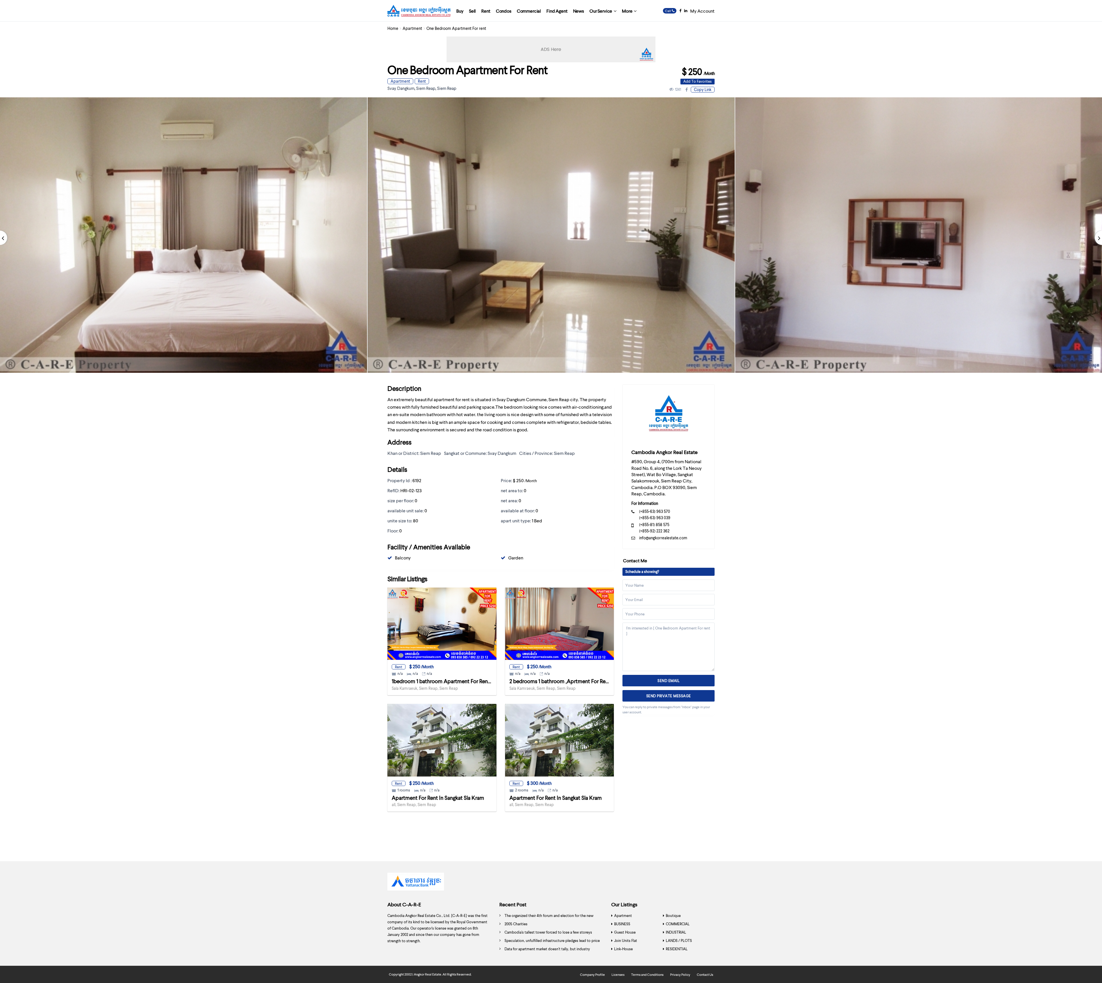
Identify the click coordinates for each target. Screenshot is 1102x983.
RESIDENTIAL (677, 949)
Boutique (673, 915)
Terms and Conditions (647, 974)
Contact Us (705, 974)
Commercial (529, 10)
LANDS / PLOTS (679, 940)
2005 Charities (516, 924)
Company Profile (592, 974)
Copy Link (702, 89)
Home (392, 28)
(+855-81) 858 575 (654, 524)
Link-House (623, 949)
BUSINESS (622, 924)
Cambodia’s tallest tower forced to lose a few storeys (548, 932)
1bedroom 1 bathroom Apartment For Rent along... (449, 681)
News (578, 10)
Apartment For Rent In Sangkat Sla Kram (438, 797)
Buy (459, 10)
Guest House (625, 932)
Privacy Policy (680, 974)
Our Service (600, 10)
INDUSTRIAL (676, 932)
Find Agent (556, 10)
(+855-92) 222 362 (654, 530)
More (627, 10)
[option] (551, 235)
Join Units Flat (625, 940)
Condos (503, 10)
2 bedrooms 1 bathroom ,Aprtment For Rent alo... (565, 681)
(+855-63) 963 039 (654, 517)
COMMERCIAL (678, 924)
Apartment (412, 28)
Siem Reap (425, 88)
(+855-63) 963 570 (654, 511)
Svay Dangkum (400, 88)
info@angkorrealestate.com (663, 537)
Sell (472, 10)
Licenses (618, 974)
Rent (485, 10)
